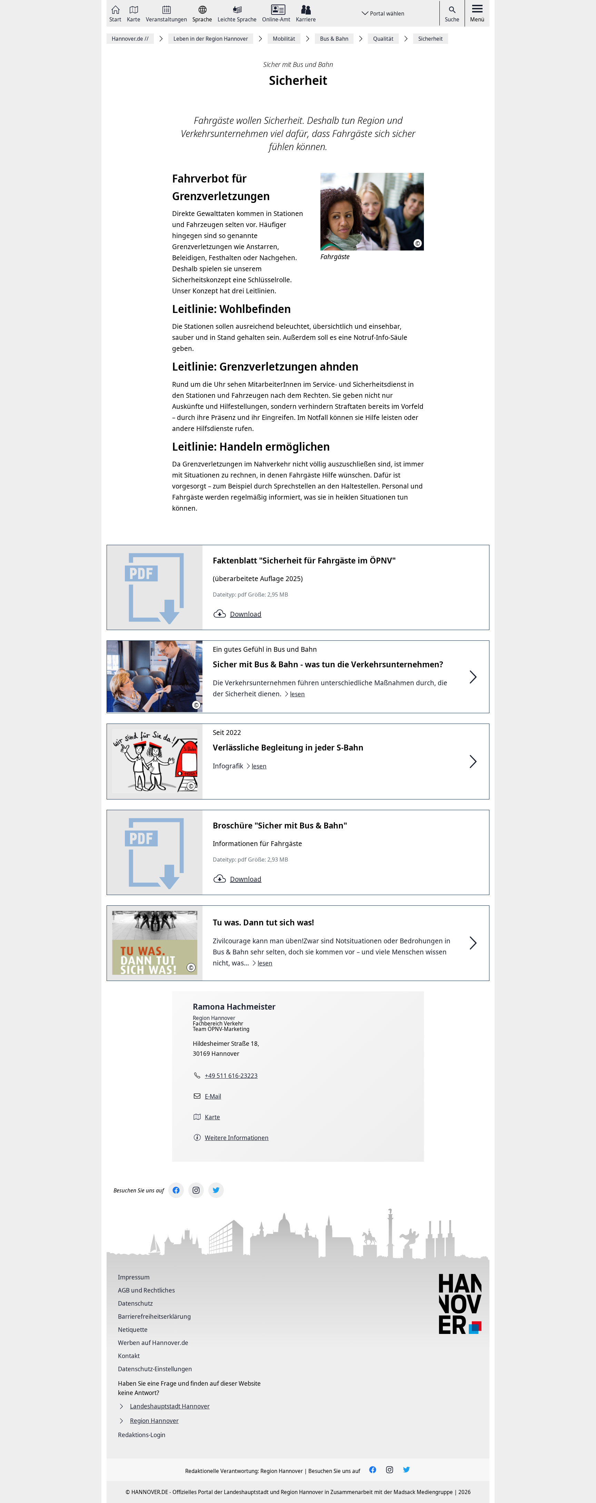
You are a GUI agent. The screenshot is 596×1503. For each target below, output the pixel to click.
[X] (216, 1190)
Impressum (134, 1277)
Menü (477, 19)
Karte (133, 19)
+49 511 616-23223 (231, 1075)
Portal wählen (387, 13)
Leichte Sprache (237, 19)
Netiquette (133, 1329)
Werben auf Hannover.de (153, 1342)
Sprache (202, 19)
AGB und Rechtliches (146, 1290)
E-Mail (213, 1096)
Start (115, 19)
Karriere (306, 19)
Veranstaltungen (166, 19)
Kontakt (129, 1356)
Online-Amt (276, 19)
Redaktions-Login (142, 1435)
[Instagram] (196, 1190)
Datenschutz (135, 1303)
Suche (452, 19)
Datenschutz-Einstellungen (155, 1369)
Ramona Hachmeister (234, 1006)
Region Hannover (214, 1018)
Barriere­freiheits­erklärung (154, 1316)
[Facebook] (176, 1190)
